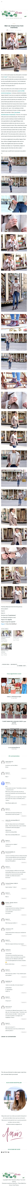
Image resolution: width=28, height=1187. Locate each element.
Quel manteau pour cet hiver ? (5, 637)
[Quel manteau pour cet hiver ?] (6, 633)
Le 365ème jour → (22, 665)
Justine (7, 949)
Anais (11, 30)
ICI (22, 101)
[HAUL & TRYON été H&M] (14, 685)
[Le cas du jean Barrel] (14, 736)
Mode (14, 23)
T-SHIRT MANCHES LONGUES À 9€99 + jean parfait (14, 722)
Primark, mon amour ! (18, 637)
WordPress (14, 1183)
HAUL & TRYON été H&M (14, 696)
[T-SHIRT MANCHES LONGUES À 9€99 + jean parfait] (14, 710)
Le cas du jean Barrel (14, 747)
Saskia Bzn (7, 981)
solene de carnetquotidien (11, 820)
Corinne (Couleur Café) (10, 883)
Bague (2, 624)
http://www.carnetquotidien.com (12, 834)
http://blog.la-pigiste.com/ (11, 803)
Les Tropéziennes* (11, 615)
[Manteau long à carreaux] (6, 647)
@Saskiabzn (9, 989)
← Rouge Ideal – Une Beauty (9, 664)
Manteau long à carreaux (4, 651)
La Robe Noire (8, 987)
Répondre (24, 768)
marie (6, 782)
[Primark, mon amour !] (18, 633)
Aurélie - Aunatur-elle (10, 902)
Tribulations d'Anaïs (15, 1179)
